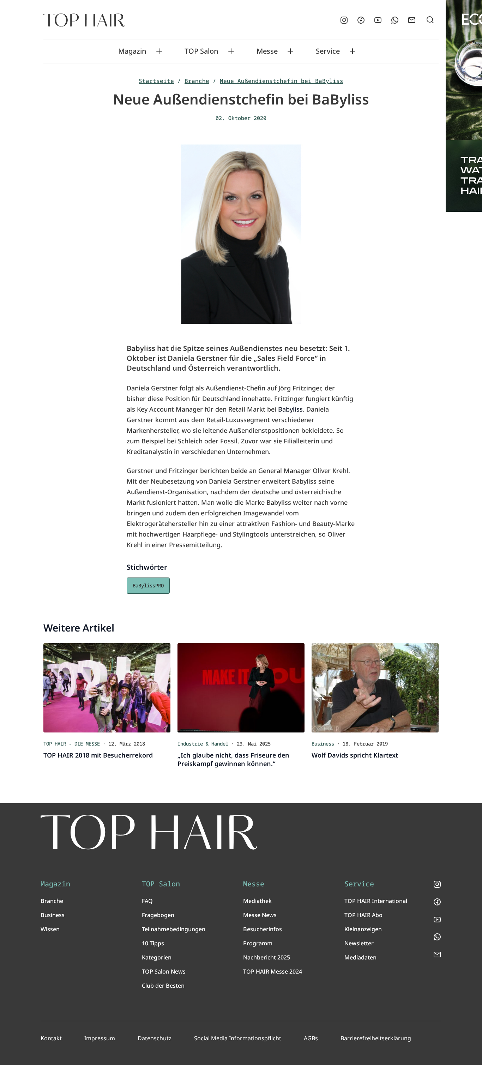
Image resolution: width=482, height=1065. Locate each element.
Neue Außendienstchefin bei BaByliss (281, 81)
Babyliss (290, 409)
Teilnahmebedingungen (173, 929)
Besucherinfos (262, 929)
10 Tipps (153, 943)
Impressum (99, 1038)
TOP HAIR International (375, 901)
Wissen (50, 929)
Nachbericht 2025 (266, 957)
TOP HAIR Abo (363, 915)
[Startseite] (84, 20)
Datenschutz (154, 1038)
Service (328, 51)
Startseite (156, 81)
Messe (267, 51)
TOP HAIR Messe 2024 (272, 971)
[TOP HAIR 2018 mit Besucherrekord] (106, 687)
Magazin (132, 51)
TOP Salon (201, 51)
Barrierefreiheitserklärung (376, 1038)
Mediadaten (360, 957)
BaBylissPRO (148, 585)
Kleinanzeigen (363, 929)
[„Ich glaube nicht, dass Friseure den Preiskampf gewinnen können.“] (241, 687)
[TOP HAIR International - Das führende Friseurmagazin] (149, 832)
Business (53, 915)
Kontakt (51, 1038)
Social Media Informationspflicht (237, 1038)
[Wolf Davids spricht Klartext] (375, 687)
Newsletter (359, 943)
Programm (257, 943)
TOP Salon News (164, 971)
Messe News (260, 915)
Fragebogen (158, 915)
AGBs (311, 1038)
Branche (197, 81)
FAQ (147, 901)
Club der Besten (163, 985)
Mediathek (257, 901)
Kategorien (156, 957)
